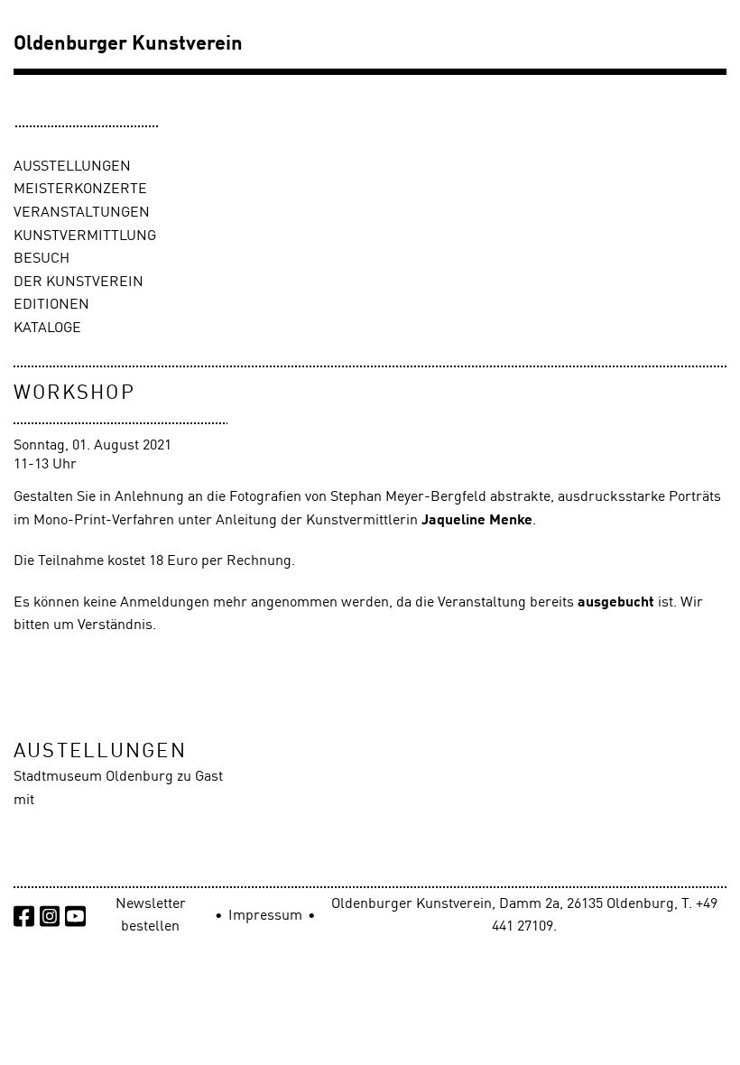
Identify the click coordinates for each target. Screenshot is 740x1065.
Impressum (265, 916)
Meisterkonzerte (80, 189)
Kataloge (47, 328)
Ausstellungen (72, 167)
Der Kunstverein (78, 282)
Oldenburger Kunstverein (128, 44)
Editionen (51, 305)
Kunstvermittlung (85, 236)
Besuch (41, 259)
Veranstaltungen (82, 213)
